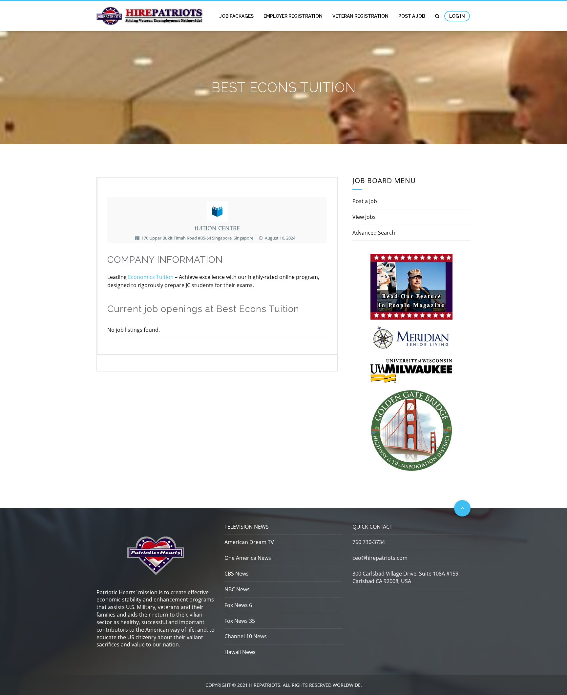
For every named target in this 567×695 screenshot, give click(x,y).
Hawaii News (240, 652)
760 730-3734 (368, 542)
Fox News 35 (239, 620)
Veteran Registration (360, 16)
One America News (247, 557)
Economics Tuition (151, 277)
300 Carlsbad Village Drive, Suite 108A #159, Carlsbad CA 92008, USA (406, 577)
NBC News (237, 589)
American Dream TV (249, 542)
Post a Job (411, 16)
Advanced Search (373, 232)
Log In (457, 16)
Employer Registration (293, 16)
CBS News (236, 573)
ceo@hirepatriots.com (380, 557)
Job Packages (237, 16)
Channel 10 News (245, 636)
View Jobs (364, 217)
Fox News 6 (238, 605)
